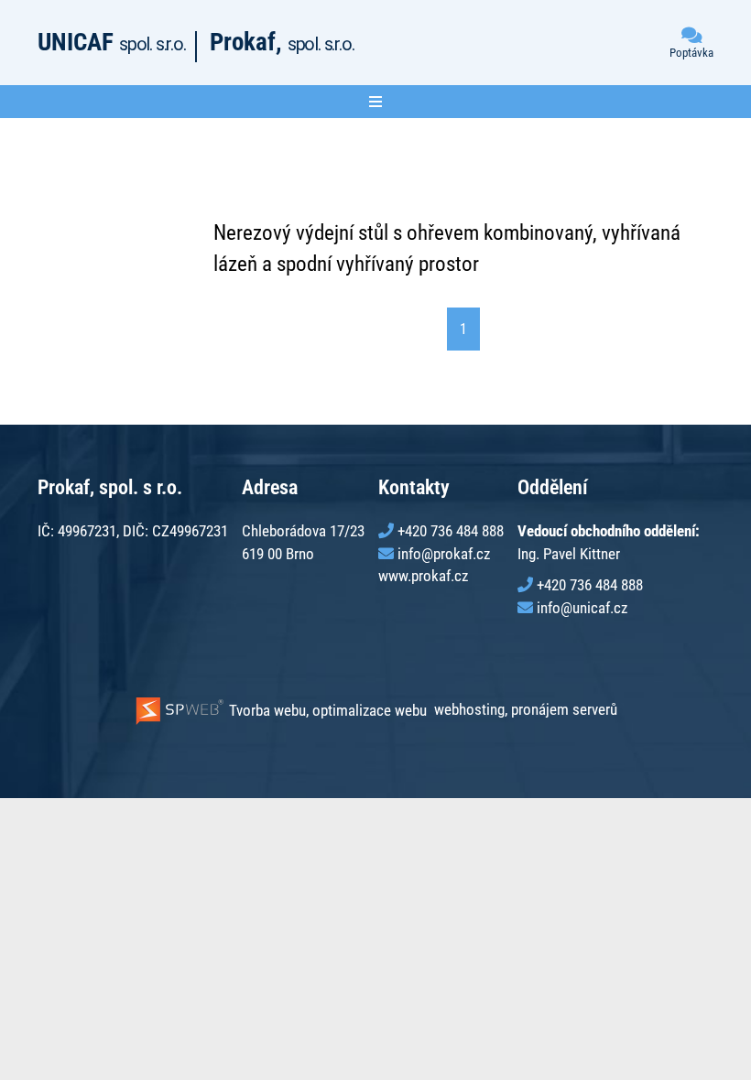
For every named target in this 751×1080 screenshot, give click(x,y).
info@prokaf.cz (443, 554)
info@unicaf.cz (582, 608)
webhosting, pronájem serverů (525, 710)
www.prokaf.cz (423, 576)
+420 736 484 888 (450, 531)
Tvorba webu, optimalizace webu (326, 710)
